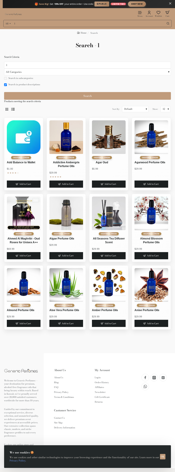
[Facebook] (145, 377)
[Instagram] (154, 377)
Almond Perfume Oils (20, 310)
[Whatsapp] (145, 386)
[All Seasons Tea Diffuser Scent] (109, 213)
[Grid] (7, 109)
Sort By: (115, 109)
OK (163, 457)
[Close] (170, 3)
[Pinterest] (163, 377)
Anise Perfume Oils (146, 310)
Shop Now (137, 4)
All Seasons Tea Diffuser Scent (109, 240)
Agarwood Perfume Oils (149, 162)
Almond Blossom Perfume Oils (151, 240)
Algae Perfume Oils (61, 238)
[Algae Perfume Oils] (66, 213)
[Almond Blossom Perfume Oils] (151, 213)
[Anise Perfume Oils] (151, 285)
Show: (155, 109)
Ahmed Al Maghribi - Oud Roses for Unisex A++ (24, 240)
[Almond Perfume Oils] (24, 285)
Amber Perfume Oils (105, 310)
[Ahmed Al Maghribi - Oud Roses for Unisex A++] (24, 213)
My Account (102, 370)
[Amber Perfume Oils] (109, 285)
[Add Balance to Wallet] (24, 137)
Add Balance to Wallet (21, 162)
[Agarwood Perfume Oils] (151, 137)
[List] (13, 109)
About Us (60, 370)
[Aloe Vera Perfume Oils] (66, 285)
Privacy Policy (17, 460)
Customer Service (65, 410)
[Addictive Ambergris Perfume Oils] (66, 137)
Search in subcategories (20, 78)
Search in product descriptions (24, 84)
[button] (23, 184)
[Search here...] (168, 23)
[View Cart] (167, 13)
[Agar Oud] (109, 137)
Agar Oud (102, 162)
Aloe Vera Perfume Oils (64, 310)
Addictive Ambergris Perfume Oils (66, 164)
